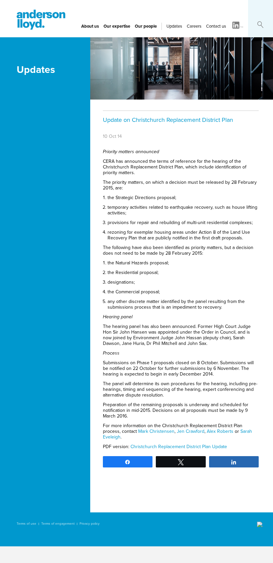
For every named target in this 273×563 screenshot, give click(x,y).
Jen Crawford (190, 431)
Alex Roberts (220, 431)
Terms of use (26, 524)
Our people (146, 26)
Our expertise (117, 26)
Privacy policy (90, 524)
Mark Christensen (156, 431)
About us (90, 26)
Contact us (216, 26)
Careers (194, 26)
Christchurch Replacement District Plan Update (179, 446)
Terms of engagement (58, 524)
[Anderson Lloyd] (41, 28)
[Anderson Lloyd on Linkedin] (237, 26)
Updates (174, 26)
